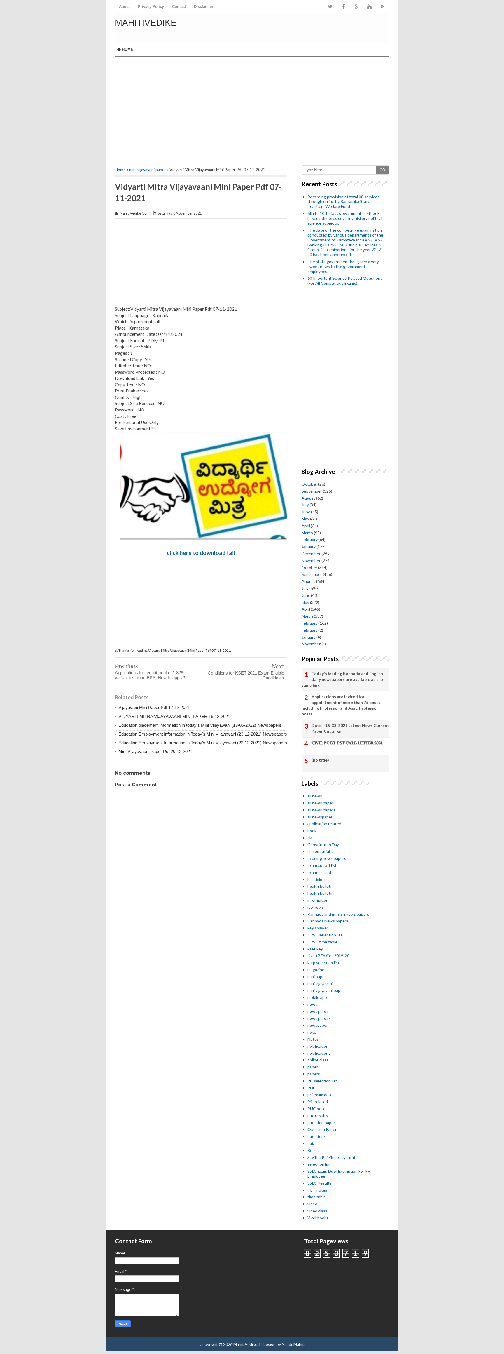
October (309, 484)
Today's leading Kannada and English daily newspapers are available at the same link (342, 679)
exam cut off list (322, 865)
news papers (319, 1018)
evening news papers (326, 858)
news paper (318, 1011)
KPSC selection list (324, 934)
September (312, 491)
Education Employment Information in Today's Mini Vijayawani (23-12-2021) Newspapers (202, 733)
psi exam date (319, 1094)
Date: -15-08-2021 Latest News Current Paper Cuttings (350, 728)
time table (316, 1196)
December (311, 553)
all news (314, 795)
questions (316, 1136)
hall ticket (316, 879)
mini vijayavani (320, 983)
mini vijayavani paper (147, 169)
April (306, 525)
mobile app (317, 997)
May (305, 518)
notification (317, 1046)
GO (382, 170)
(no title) (320, 759)
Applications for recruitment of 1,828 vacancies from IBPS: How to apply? (150, 675)
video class (317, 1210)
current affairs (320, 851)
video (312, 1203)
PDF (311, 1087)
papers (313, 1073)
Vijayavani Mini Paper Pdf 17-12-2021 (154, 707)
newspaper (317, 1025)
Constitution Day (323, 844)
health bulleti (319, 886)
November (311, 560)
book (311, 830)
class (311, 837)
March (307, 532)
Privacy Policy (151, 6)
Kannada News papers (327, 920)
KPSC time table (322, 941)
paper (312, 1066)
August (308, 498)
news (312, 1004)
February (310, 539)
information (317, 900)
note (311, 1032)
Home (127, 49)
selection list (319, 1164)
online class (317, 1059)
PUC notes (317, 1108)
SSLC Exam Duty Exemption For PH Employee (339, 1174)
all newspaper (319, 816)
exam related (319, 872)
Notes (313, 1039)
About (124, 6)
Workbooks (317, 1217)
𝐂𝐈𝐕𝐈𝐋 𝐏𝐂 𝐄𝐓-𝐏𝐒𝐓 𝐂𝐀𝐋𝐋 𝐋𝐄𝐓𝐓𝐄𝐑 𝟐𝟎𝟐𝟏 (347, 742)
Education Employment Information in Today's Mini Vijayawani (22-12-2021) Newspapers (202, 742)
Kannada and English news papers (338, 914)
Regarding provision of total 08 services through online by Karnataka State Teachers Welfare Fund (343, 201)
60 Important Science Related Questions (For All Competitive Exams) (344, 281)
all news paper (320, 802)
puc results (317, 1115)
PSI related (317, 1101)
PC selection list (322, 1080)
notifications (318, 1053)
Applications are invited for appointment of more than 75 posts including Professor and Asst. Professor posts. (341, 705)
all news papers (321, 809)
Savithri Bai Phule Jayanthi (331, 1157)
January (309, 546)
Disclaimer (203, 6)
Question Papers (323, 1129)
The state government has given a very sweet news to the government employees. (343, 266)
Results (314, 1150)
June (306, 511)
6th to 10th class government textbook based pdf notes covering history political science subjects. (344, 218)
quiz (311, 1143)
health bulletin (320, 893)
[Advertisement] (252, 107)
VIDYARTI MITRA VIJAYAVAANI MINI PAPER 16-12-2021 (174, 716)
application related (324, 823)
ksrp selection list (323, 962)
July (305, 504)
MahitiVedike (145, 22)
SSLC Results (319, 1183)
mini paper (316, 976)
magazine (315, 969)
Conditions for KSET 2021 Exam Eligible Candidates (246, 675)
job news (315, 907)
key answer (317, 927)
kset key (315, 948)
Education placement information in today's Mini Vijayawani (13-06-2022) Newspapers (199, 725)
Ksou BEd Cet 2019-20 (328, 955)
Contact (179, 6)
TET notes (317, 1190)
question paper (321, 1122)
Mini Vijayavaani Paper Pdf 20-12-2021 (155, 751)
